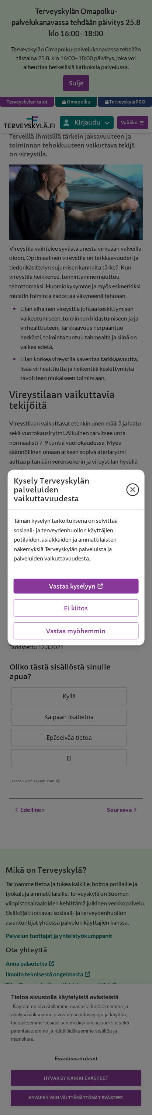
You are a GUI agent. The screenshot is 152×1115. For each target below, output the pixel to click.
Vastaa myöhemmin (76, 630)
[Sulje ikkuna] (132, 489)
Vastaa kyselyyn (72, 586)
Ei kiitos (76, 607)
